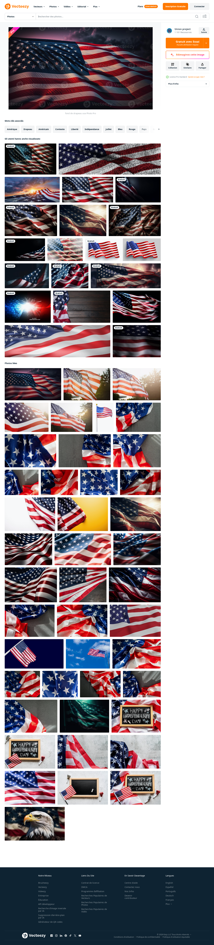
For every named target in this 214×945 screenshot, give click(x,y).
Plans (140, 6)
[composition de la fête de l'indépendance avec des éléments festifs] (81, 307)
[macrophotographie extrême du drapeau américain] (137, 341)
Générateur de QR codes (50, 921)
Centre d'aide (131, 882)
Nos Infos (129, 891)
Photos (53, 6)
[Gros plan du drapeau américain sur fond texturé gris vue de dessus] (83, 752)
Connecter (199, 6)
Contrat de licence (90, 882)
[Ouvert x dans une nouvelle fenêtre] (75, 935)
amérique (12, 129)
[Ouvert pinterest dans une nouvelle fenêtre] (66, 935)
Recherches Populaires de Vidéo (94, 910)
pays (144, 129)
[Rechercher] (197, 16)
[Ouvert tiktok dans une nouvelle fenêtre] (70, 935)
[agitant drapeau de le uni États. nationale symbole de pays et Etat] (30, 788)
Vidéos (67, 6)
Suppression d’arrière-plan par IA (51, 916)
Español (169, 887)
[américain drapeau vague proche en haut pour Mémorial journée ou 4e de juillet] (140, 482)
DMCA (84, 887)
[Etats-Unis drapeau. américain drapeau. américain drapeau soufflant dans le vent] (65, 249)
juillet (108, 129)
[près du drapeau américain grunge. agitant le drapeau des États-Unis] (110, 159)
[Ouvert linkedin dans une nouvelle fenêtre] (61, 935)
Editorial (82, 6)
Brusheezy (43, 882)
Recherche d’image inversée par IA (52, 909)
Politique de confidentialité (148, 937)
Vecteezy (42, 887)
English (169, 882)
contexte (60, 129)
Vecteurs (38, 6)
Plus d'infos (173, 84)
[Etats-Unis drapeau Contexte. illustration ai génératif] (138, 189)
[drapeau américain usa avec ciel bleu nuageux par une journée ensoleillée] (88, 654)
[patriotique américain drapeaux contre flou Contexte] (126, 275)
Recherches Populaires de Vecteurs (94, 896)
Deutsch (170, 895)
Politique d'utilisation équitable (176, 937)
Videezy (42, 891)
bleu (120, 129)
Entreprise (43, 895)
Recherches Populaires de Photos (94, 903)
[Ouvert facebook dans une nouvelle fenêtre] (51, 935)
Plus (95, 6)
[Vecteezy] (17, 6)
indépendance (92, 129)
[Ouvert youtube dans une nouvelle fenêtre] (80, 935)
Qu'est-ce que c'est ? (196, 77)
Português (171, 891)
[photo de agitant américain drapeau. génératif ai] (137, 307)
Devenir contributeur (131, 896)
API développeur (46, 904)
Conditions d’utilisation (124, 937)
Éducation (43, 899)
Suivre (204, 32)
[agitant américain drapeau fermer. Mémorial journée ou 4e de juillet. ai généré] (69, 275)
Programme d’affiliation (92, 891)
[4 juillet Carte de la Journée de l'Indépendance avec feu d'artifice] (28, 307)
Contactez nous (132, 887)
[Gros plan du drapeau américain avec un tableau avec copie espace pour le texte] (83, 788)
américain (44, 129)
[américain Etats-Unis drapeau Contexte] (30, 159)
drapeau (28, 129)
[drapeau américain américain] (32, 189)
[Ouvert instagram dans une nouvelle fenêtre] (56, 935)
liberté (74, 129)
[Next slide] (156, 129)
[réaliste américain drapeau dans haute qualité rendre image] (135, 621)
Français (170, 899)
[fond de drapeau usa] (33, 384)
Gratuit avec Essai (187, 43)
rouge (132, 129)
